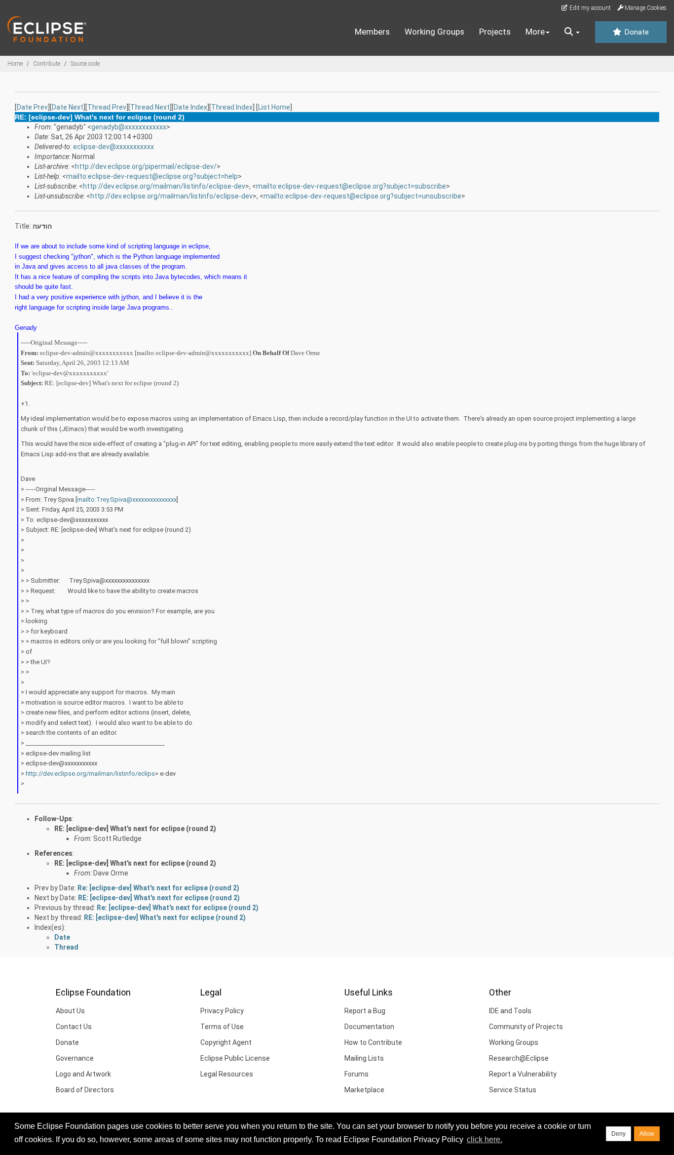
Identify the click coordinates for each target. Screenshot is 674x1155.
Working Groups (434, 32)
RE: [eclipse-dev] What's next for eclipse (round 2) (135, 829)
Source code (85, 63)
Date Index (190, 107)
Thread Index (232, 107)
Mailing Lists (364, 1058)
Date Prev (32, 107)
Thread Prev (106, 107)
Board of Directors (85, 1090)
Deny (618, 1133)
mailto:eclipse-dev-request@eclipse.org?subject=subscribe (351, 186)
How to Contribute (373, 1042)
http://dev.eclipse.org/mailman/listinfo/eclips (90, 773)
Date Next (67, 107)
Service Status (512, 1090)
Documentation (369, 1027)
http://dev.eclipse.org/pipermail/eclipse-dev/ (146, 166)
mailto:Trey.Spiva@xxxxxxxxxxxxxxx (127, 499)
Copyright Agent (226, 1042)
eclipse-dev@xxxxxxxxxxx (113, 147)
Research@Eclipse (519, 1058)
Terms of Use (222, 1027)
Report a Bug (364, 1011)
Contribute (46, 63)
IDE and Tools (510, 1011)
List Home (274, 107)
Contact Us (74, 1027)
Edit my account (589, 7)
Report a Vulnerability (523, 1074)
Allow (646, 1133)
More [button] (535, 32)
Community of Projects (526, 1027)
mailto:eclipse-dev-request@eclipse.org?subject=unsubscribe (362, 196)
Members (372, 32)
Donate (635, 32)
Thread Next (150, 107)
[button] (572, 32)
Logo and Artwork (83, 1074)
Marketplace (364, 1090)
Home (15, 63)
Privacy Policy (222, 1011)
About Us (70, 1011)
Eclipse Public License (235, 1058)
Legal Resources (226, 1074)
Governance (75, 1058)
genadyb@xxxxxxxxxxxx (128, 127)
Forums (356, 1074)
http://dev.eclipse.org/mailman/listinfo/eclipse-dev (164, 186)
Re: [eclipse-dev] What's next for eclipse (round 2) (158, 888)
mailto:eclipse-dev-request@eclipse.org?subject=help (152, 176)
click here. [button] (484, 1139)
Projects (495, 32)
